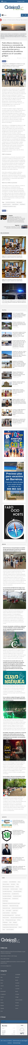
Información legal (16, 1042)
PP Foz (18, 920)
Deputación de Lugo (14, 905)
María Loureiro (6, 917)
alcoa (19, 881)
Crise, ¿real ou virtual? (5, 958)
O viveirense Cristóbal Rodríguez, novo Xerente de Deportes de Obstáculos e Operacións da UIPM (19, 845)
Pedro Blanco (22, 204)
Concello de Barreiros (7, 891)
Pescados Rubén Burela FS (16, 917)
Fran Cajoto (8, 910)
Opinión (2, 997)
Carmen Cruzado (14, 889)
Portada (17, 1002)
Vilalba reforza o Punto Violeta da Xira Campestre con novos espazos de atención (19, 391)
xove (4, 929)
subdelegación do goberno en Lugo (9, 206)
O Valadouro (3, 994)
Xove (2, 1011)
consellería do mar (7, 898)
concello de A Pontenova (10, 202)
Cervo (20, 889)
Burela (17, 886)
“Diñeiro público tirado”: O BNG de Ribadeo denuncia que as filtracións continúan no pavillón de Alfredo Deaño (19, 401)
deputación (5, 905)
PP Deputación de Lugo (11, 920)
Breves (2, 980)
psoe (10, 922)
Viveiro (20, 927)
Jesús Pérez (13, 912)
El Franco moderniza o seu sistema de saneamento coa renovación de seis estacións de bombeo (19, 324)
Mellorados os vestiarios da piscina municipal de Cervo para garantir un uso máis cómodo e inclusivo (19, 421)
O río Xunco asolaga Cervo (6, 965)
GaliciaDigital (24, 1040)
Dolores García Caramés (17, 908)
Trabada (2, 1008)
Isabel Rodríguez (15, 204)
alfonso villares (6, 884)
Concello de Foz (15, 893)
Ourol (2, 999)
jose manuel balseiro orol (8, 915)
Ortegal (16, 997)
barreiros (13, 884)
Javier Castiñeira (6, 912)
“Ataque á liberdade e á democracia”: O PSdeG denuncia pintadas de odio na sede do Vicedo (19, 373)
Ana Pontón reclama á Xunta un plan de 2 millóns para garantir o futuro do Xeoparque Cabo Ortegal (19, 334)
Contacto (10, 1042)
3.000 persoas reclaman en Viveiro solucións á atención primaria (12, 227)
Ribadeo (15, 922)
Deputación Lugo (6, 908)
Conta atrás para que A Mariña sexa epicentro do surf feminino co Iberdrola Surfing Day (19, 822)
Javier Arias (15, 910)
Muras (16, 991)
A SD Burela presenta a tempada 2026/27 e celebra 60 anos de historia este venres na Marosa (19, 832)
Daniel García (15, 898)
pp (3, 920)
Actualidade (17, 974)
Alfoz (2, 977)
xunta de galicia (10, 929)
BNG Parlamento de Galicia (8, 886)
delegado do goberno (6, 204)
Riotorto (17, 1005)
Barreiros (17, 977)
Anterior (11, 215)
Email (25, 58)
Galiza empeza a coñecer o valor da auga (9, 956)
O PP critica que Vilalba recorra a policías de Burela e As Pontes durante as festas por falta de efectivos (14, 301)
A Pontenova (3, 974)
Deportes (17, 985)
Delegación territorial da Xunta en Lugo (11, 903)
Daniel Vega (5, 900)
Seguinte (17, 225)
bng (17, 884)
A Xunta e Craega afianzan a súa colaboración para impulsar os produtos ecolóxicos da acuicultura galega (19, 412)
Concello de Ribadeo (7, 896)
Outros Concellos (18, 999)
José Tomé (17, 915)
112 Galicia (5, 881)
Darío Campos (19, 202)
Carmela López (6, 889)
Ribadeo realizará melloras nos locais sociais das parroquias (19, 383)
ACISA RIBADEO (12, 881)
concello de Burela (17, 891)
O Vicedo (17, 994)
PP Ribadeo (5, 922)
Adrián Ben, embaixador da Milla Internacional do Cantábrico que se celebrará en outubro (19, 868)
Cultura (2, 985)
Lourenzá (17, 988)
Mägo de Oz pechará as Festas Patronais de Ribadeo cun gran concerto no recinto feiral (12, 256)
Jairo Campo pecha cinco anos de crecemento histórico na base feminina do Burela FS (19, 859)
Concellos (17, 983)
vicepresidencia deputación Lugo (10, 927)
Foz (3, 910)
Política (2, 1002)
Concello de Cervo (6, 893)
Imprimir (20, 58)
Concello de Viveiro (17, 896)
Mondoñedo (3, 991)
